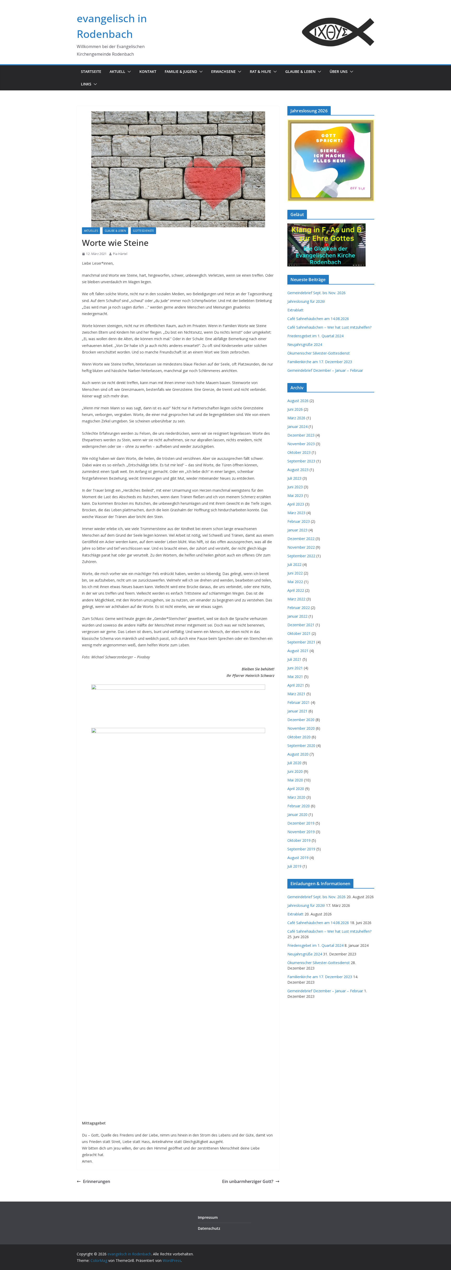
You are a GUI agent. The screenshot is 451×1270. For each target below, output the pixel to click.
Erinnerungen (96, 1181)
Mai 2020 (295, 780)
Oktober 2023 (299, 452)
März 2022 (296, 598)
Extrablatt (295, 310)
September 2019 (301, 848)
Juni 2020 (295, 771)
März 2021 (296, 693)
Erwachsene (223, 71)
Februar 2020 (298, 805)
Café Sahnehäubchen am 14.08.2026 (318, 318)
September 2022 (301, 555)
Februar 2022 (298, 607)
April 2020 (295, 788)
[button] (128, 71)
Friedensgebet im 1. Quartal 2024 (315, 335)
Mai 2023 (295, 495)
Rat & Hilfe (260, 71)
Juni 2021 (295, 667)
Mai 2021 (295, 676)
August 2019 (297, 857)
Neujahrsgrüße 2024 (304, 344)
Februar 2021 (298, 702)
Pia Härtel (120, 254)
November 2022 (301, 547)
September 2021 (301, 642)
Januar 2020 (297, 814)
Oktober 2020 (299, 736)
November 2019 (301, 831)
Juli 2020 (294, 762)
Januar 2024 (297, 426)
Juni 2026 (295, 409)
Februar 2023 (298, 521)
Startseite (91, 71)
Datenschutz (209, 1228)
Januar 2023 (297, 529)
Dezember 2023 (300, 435)
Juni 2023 (295, 486)
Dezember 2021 (300, 624)
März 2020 (296, 797)
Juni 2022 (295, 573)
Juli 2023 (294, 478)
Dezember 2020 (300, 719)
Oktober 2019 (299, 840)
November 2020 (301, 728)
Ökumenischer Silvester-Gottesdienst (318, 353)
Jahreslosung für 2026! (306, 301)
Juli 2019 (294, 866)
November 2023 (301, 443)
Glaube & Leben (300, 71)
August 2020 (297, 754)
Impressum (208, 1217)
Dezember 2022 (300, 538)
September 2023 (301, 461)
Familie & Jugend (181, 71)
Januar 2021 (297, 711)
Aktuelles (91, 231)
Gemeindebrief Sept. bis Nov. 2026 (316, 292)
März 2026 (296, 417)
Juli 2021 (294, 659)
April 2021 (295, 685)
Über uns (339, 71)
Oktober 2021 (299, 633)
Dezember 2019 (300, 823)
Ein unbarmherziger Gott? (247, 1181)
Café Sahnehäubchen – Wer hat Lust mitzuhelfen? (329, 327)
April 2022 (295, 590)
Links (86, 84)
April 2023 (295, 504)
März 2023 (296, 512)
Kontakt (147, 71)
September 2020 (301, 745)
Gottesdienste (143, 231)
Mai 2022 (295, 581)
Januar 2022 (297, 616)
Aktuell (117, 71)
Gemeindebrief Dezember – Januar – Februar (325, 370)
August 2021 (297, 650)
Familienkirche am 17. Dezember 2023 (319, 361)
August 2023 (297, 469)
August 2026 (297, 400)
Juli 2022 (294, 564)
